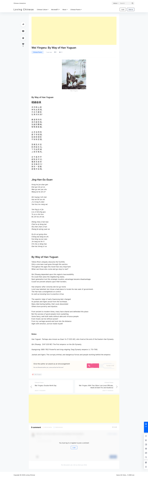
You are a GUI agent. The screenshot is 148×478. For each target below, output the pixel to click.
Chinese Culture (42, 9)
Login (122, 9)
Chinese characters (20, 3)
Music (64, 9)
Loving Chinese (30, 475)
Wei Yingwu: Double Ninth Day (45, 385)
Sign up (131, 9)
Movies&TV (54, 9)
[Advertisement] (74, 31)
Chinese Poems (75, 9)
